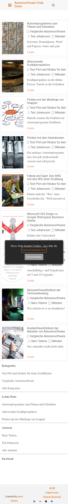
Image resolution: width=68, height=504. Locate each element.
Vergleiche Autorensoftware (47, 31)
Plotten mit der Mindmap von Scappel (45, 101)
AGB (52, 488)
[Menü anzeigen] (9, 5)
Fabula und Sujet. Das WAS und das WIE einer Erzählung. (45, 177)
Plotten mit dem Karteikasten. (46, 137)
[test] (53, 5)
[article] (34, 38)
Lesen (30, 52)
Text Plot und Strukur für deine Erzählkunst (26, 373)
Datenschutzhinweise (34, 250)
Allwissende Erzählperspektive (38, 63)
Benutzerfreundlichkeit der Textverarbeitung (44, 291)
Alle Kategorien (11, 388)
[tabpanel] (52, 492)
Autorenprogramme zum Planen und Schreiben (42, 25)
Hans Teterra (39, 265)
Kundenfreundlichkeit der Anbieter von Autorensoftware (46, 329)
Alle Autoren (9, 450)
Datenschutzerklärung (55, 497)
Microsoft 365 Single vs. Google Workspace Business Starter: (45, 217)
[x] (46, 500)
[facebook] (34, 500)
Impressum (52, 492)
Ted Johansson (40, 36)
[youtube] (40, 500)
